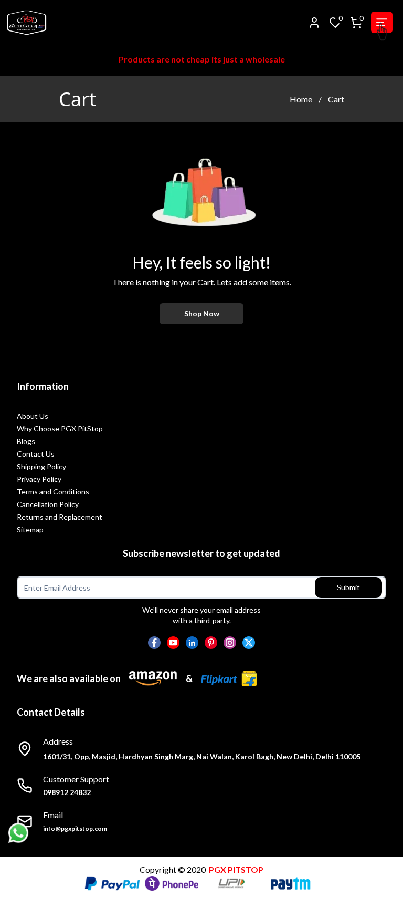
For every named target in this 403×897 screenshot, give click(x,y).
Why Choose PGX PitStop (60, 428)
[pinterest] (211, 642)
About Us (32, 415)
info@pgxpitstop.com (75, 828)
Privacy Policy (39, 479)
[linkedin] (192, 642)
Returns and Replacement (59, 516)
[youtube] (173, 642)
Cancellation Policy (48, 504)
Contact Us (36, 453)
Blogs (26, 441)
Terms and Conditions (53, 491)
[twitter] (248, 642)
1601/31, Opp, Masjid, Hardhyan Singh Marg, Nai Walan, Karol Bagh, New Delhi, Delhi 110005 (201, 756)
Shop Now (201, 313)
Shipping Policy (41, 466)
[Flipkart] (229, 678)
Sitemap (30, 529)
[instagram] (230, 642)
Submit (348, 587)
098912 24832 (67, 792)
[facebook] (154, 642)
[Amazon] (153, 678)
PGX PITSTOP (236, 869)
